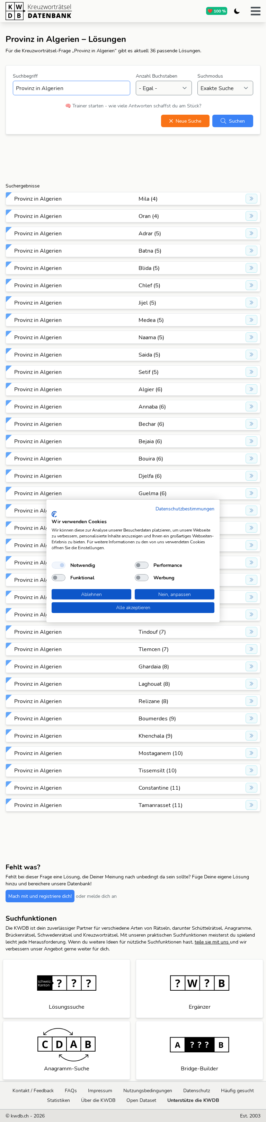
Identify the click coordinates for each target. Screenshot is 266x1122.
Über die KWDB (98, 1100)
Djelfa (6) (150, 475)
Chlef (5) (149, 285)
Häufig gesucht (237, 1090)
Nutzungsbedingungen (147, 1090)
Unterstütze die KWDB (193, 1100)
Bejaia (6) (150, 441)
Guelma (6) (153, 493)
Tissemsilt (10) (158, 770)
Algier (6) (150, 389)
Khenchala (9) (155, 735)
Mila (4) (148, 198)
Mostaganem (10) (161, 753)
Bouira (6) (151, 458)
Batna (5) (150, 250)
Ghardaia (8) (154, 666)
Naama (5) (151, 337)
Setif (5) (149, 371)
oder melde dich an (96, 896)
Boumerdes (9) (157, 718)
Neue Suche (188, 121)
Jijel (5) (147, 302)
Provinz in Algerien (38, 198)
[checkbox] (58, 565)
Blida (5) (149, 267)
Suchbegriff (25, 76)
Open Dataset (141, 1100)
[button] (255, 11)
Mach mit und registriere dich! (40, 896)
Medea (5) (151, 319)
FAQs (71, 1090)
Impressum (100, 1090)
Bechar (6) (151, 423)
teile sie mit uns (212, 942)
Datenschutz (196, 1090)
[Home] (65, 11)
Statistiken (58, 1100)
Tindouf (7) (152, 631)
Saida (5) (149, 354)
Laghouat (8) (154, 683)
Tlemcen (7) (154, 649)
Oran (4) (149, 215)
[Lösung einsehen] (251, 198)
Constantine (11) (159, 787)
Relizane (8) (153, 701)
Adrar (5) (150, 233)
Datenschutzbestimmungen (185, 508)
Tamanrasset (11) (161, 804)
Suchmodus (210, 76)
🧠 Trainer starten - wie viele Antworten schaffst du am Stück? (133, 106)
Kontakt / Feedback (33, 1090)
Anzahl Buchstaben (156, 76)
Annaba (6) (152, 406)
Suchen (237, 121)
